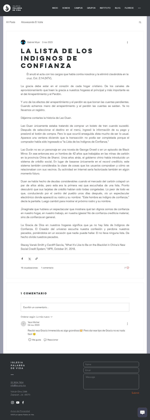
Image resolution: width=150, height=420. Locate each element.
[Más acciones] (127, 42)
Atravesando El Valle (32, 22)
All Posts (10, 22)
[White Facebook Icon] (23, 402)
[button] (140, 22)
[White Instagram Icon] (12, 402)
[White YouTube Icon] (18, 402)
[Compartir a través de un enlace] (36, 258)
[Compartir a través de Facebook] (22, 258)
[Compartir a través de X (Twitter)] (29, 258)
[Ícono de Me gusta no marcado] (30, 340)
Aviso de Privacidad (20, 411)
